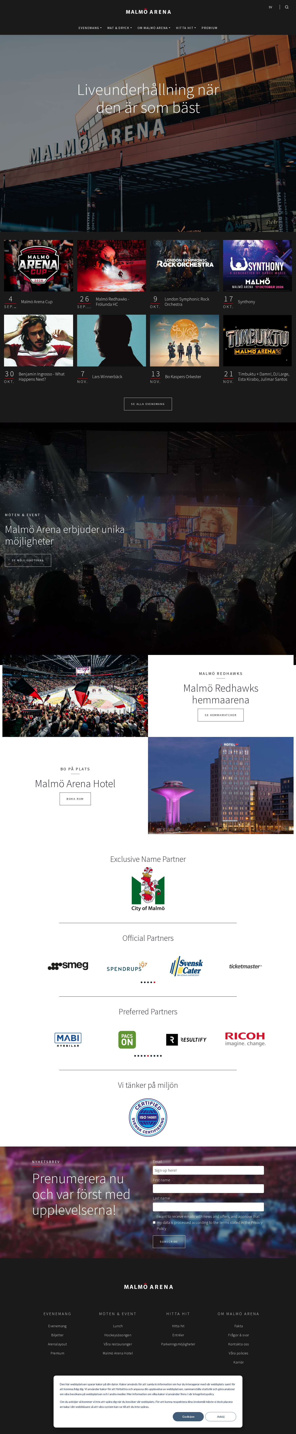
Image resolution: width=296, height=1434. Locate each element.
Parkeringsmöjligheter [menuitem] (178, 1344)
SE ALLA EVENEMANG (148, 404)
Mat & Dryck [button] (118, 28)
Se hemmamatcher (221, 715)
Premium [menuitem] (57, 1353)
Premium (209, 28)
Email (157, 1161)
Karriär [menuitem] (238, 1362)
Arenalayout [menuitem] (57, 1344)
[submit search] (286, 7)
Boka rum (75, 799)
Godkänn (188, 1416)
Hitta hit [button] (185, 28)
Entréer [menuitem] (178, 1335)
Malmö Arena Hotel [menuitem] (118, 1353)
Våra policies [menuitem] (238, 1353)
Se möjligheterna (28, 560)
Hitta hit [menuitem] (178, 1326)
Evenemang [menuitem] (57, 1326)
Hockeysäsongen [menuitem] (117, 1335)
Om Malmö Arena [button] (153, 28)
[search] (286, 7)
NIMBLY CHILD (276, 17)
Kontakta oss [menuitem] (238, 1344)
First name (161, 1179)
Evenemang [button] (89, 28)
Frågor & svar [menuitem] (238, 1335)
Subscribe (169, 1241)
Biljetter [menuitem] (57, 1335)
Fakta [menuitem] (238, 1326)
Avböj (221, 1416)
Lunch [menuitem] (118, 1326)
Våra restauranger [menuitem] (118, 1344)
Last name (161, 1198)
